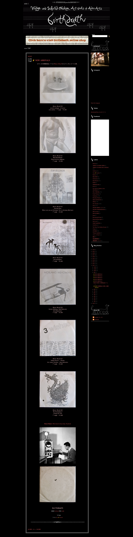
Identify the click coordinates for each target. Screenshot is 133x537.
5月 (94, 294)
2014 (93, 260)
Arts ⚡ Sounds (59, 517)
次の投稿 (30, 529)
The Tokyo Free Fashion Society (100, 227)
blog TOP (27, 48)
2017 (93, 254)
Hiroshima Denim (96, 197)
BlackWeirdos (96, 180)
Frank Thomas (96, 193)
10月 (95, 270)
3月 (94, 298)
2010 (93, 303)
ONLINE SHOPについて (98, 207)
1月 (94, 301)
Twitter (94, 229)
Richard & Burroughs (97, 219)
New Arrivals (95, 203)
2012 (93, 263)
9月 (94, 272)
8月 (94, 289)
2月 (94, 299)
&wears (94, 163)
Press (94, 215)
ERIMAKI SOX (96, 184)
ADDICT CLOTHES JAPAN (99, 165)
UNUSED (95, 231)
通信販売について (97, 240)
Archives (95, 170)
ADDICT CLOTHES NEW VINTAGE (101, 167)
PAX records (95, 211)
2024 (93, 249)
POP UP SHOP (96, 213)
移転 (94, 236)
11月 (95, 268)
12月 (95, 267)
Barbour (94, 174)
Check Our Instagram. (95, 103)
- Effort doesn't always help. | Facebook (57, 424)
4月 (94, 296)
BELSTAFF (95, 176)
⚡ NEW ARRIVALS (97, 274)
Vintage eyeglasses (97, 232)
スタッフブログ (96, 234)
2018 (93, 253)
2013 (93, 261)
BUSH (94, 182)
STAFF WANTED (96, 223)
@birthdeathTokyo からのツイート (98, 112)
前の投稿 (39, 529)
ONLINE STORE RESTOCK (99, 209)
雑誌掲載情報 (96, 238)
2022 (93, 251)
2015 (93, 258)
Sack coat (95, 221)
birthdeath (97, 319)
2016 (93, 256)
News (94, 205)
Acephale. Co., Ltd (98, 317)
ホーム (34, 529)
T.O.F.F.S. (95, 225)
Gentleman (95, 195)
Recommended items (97, 217)
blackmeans (95, 178)
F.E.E (94, 186)
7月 (94, 291)
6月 (94, 292)
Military (94, 201)
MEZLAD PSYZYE (97, 199)
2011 (93, 265)
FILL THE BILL (96, 192)
